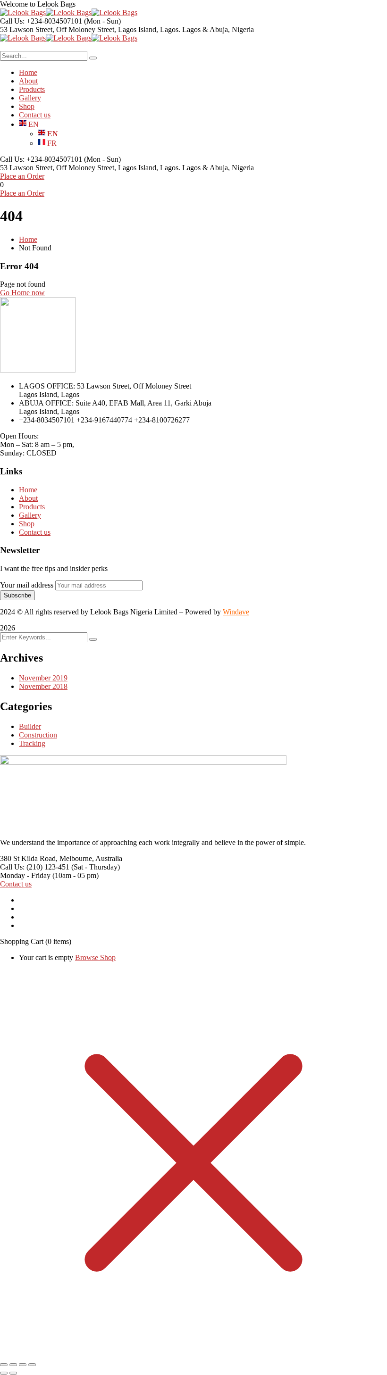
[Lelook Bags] (23, 12)
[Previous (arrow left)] (4, 1373)
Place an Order (22, 176)
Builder (30, 726)
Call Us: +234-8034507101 (41, 21)
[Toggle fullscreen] (13, 1364)
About (28, 498)
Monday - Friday (25, 875)
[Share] (22, 1364)
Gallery (30, 515)
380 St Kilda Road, (29, 858)
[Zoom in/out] (4, 1364)
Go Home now (22, 293)
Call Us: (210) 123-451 (34, 867)
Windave (236, 612)
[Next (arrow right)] (13, 1373)
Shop (26, 524)
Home (28, 239)
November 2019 (43, 678)
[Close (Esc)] (32, 1364)
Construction (38, 735)
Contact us (34, 532)
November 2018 (43, 686)
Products (32, 507)
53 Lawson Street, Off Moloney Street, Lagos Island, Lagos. (90, 29)
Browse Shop (95, 957)
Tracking (32, 743)
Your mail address (26, 585)
